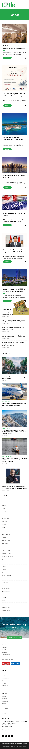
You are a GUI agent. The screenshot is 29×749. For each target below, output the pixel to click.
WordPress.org (6, 610)
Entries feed (5, 604)
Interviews (5, 543)
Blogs (3, 508)
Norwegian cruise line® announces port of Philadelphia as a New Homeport (13, 138)
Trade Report (8, 456)
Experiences (5, 375)
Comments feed (6, 607)
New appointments (7, 553)
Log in (3, 601)
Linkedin (12, 736)
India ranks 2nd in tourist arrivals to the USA (14, 177)
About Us (4, 649)
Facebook (3, 736)
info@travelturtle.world (9, 730)
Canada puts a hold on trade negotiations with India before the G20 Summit (13, 251)
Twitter (6, 736)
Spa (2, 572)
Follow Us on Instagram (14, 637)
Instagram (9, 736)
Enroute (4, 524)
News (9, 401)
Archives (4, 713)
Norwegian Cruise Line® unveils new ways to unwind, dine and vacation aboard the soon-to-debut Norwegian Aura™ (14, 344)
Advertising (4, 647)
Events (3, 527)
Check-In (4, 511)
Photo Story (5, 563)
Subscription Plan (6, 654)
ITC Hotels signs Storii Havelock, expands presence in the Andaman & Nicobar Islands (13, 335)
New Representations (8, 556)
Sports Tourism (6, 575)
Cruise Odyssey (6, 515)
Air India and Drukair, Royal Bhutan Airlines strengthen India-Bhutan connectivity (13, 321)
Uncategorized (6, 591)
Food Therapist (6, 534)
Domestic (4, 428)
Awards (4, 505)
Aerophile (4, 401)
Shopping (4, 569)
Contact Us (4, 652)
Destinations (5, 518)
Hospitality (5, 537)
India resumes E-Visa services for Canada (14, 214)
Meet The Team (6, 645)
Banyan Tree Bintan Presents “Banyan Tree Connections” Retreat (13, 328)
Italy (3, 547)
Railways (4, 566)
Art (3, 502)
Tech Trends (5, 579)
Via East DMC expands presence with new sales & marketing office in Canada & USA (14, 95)
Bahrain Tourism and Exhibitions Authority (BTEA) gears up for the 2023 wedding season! (14, 290)
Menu (25, 4)
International (6, 540)
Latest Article (12, 375)
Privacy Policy (21, 746)
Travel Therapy (21, 375)
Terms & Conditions (9, 746)
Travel (3, 585)
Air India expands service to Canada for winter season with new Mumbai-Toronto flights (13, 47)
